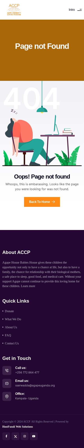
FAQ (8, 335)
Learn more (28, 286)
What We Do (13, 319)
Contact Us (12, 343)
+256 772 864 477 (27, 372)
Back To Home (40, 201)
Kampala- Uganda (26, 398)
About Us (11, 327)
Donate (9, 311)
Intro (72, 9)
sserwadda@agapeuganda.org (35, 385)
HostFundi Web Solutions (17, 426)
